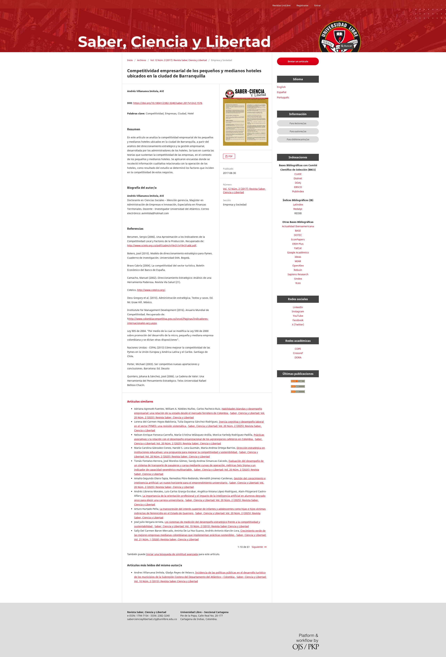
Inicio (123, 48)
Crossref (298, 353)
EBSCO (298, 187)
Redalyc (297, 209)
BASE (298, 230)
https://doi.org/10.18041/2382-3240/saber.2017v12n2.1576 (167, 103)
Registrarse (302, 5)
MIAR (298, 261)
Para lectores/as (298, 123)
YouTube (298, 315)
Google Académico (298, 252)
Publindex (298, 191)
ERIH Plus (297, 243)
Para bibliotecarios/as (298, 139)
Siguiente (257, 547)
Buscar (347, 45)
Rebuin (298, 270)
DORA (298, 357)
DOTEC (298, 235)
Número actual (220, 48)
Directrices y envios (170, 48)
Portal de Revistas (104, 48)
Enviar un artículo (298, 61)
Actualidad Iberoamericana (298, 226)
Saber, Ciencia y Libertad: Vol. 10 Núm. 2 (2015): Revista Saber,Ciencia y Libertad (202, 526)
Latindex (298, 204)
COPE (298, 348)
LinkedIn (298, 307)
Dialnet (298, 178)
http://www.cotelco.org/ (151, 290)
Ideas (298, 256)
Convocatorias (198, 48)
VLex (298, 283)
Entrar (317, 5)
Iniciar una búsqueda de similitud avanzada (172, 554)
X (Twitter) (298, 324)
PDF (230, 156)
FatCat (298, 248)
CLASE (298, 174)
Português (283, 97)
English (281, 87)
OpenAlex (298, 265)
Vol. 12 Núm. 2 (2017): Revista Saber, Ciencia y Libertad (178, 60)
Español (281, 92)
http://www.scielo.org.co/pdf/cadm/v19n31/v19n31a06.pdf (161, 245)
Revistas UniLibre (281, 5)
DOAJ (298, 182)
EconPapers (298, 239)
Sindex (298, 278)
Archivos (240, 48)
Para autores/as (298, 131)
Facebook (298, 320)
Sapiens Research (298, 274)
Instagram (298, 311)
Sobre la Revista (142, 48)
